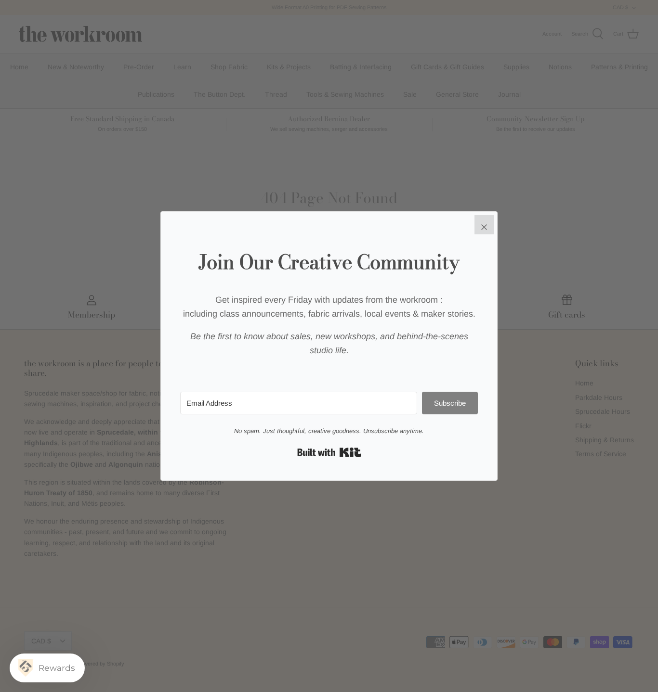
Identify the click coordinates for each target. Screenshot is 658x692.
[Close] (484, 224)
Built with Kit (329, 452)
